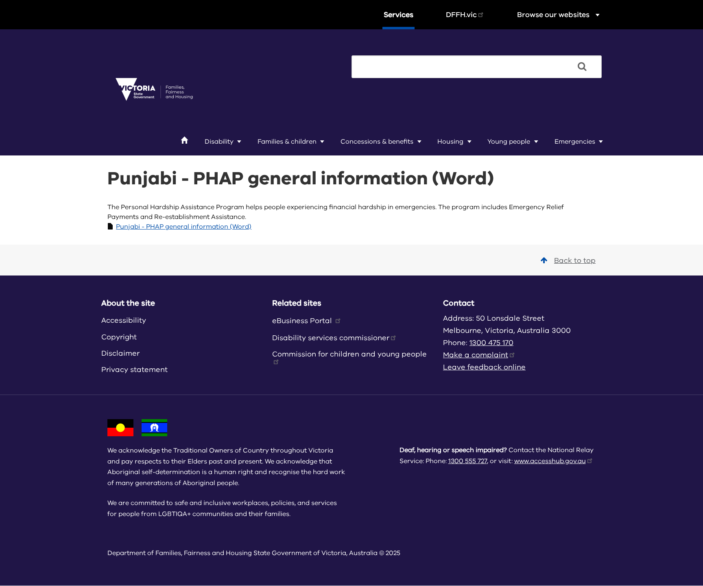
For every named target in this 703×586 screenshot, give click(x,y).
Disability (219, 141)
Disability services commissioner (330, 338)
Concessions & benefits (377, 141)
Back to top (575, 260)
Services (398, 15)
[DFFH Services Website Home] (154, 89)
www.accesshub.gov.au (550, 461)
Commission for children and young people (349, 354)
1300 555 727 (467, 461)
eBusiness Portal (303, 321)
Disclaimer (120, 353)
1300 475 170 (491, 343)
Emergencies (575, 141)
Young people (508, 141)
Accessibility (123, 320)
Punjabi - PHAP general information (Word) (183, 226)
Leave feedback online (484, 367)
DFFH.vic (461, 15)
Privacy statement (134, 369)
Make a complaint (475, 355)
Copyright (119, 337)
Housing (450, 141)
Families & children (287, 141)
